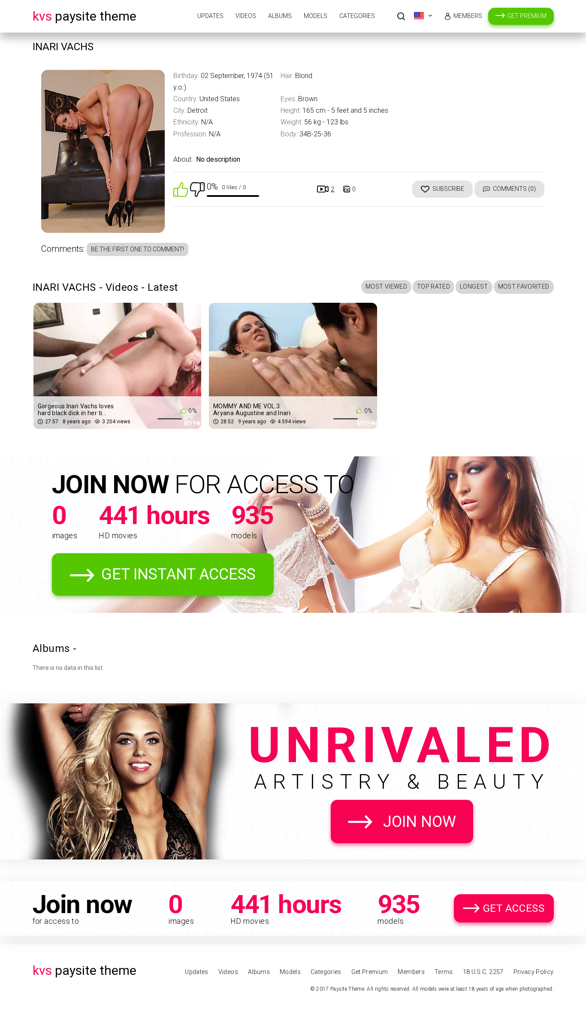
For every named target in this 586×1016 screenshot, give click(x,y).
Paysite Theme (84, 16)
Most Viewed (386, 286)
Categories (357, 15)
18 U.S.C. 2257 (483, 971)
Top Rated (433, 286)
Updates (210, 15)
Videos (246, 15)
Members (467, 15)
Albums (280, 15)
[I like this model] (180, 189)
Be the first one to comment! (137, 249)
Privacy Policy (534, 971)
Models (315, 15)
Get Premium (527, 15)
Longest (474, 286)
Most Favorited (524, 286)
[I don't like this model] (197, 189)
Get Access (514, 908)
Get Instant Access (178, 574)
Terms (444, 971)
